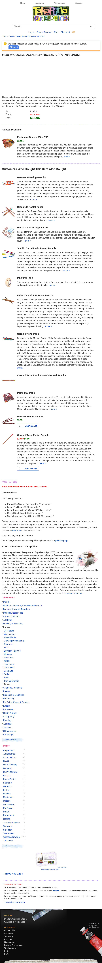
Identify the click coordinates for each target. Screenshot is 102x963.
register (56, 890)
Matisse (6, 801)
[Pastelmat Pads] (8, 398)
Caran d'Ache (9, 757)
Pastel (18, 36)
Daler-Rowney (10, 765)
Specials (7, 727)
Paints (6, 602)
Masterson (8, 797)
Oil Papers (9, 631)
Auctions (39, 3)
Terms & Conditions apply (14, 902)
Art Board (7, 620)
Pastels (6, 691)
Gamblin (7, 786)
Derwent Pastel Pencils (30, 416)
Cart (56, 32)
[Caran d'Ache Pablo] (8, 339)
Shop (22, 3)
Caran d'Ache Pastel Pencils (33, 435)
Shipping (8, 936)
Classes (78, 3)
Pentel (6, 812)
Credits (88, 961)
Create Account (44, 32)
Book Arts (8, 671)
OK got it (14, 47)
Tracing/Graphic (11, 681)
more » (67, 157)
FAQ (6, 954)
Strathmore (8, 833)
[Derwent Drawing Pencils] (8, 183)
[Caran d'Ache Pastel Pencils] (8, 441)
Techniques (59, 3)
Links (6, 951)
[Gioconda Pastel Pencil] (8, 212)
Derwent (7, 768)
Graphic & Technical (12, 688)
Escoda (6, 775)
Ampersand (8, 750)
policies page (61, 541)
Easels (6, 706)
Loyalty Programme (13, 945)
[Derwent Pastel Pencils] (8, 422)
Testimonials (10, 948)
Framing (7, 720)
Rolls (6, 677)
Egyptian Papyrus (12, 651)
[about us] (86, 568)
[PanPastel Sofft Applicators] (8, 233)
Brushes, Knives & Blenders (16, 609)
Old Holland (8, 804)
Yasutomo (8, 840)
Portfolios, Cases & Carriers (16, 702)
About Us (8, 933)
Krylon (6, 790)
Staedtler (7, 830)
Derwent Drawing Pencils (31, 177)
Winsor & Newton (11, 837)
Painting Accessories (13, 613)
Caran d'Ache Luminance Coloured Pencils (41, 375)
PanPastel (8, 808)
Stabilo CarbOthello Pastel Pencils (36, 248)
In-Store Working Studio (15, 919)
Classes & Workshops (14, 922)
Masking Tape (25, 277)
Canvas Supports (11, 616)
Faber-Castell (9, 779)
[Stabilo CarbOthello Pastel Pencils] (8, 254)
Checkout (65, 32)
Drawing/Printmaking (14, 641)
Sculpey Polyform (11, 822)
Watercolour (9, 634)
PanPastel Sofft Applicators (32, 227)
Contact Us (9, 930)
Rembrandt (8, 815)
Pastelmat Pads (26, 393)
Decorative (9, 667)
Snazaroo (7, 826)
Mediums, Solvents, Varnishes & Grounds (22, 605)
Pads (6, 674)
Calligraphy (8, 716)
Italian (7, 661)
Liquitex (7, 794)
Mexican (8, 654)
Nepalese (8, 657)
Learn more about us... (72, 593)
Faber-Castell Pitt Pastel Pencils (35, 295)
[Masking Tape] (8, 283)
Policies (8, 939)
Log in (31, 32)
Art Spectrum (9, 754)
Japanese (8, 644)
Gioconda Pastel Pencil (30, 207)
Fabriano (7, 783)
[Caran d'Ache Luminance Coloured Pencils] (8, 381)
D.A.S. (6, 761)
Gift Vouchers (9, 731)
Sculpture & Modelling (13, 695)
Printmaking (8, 699)
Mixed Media (10, 637)
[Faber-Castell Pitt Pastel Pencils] (8, 301)
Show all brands (11, 846)
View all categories (10, 739)
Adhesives (8, 709)
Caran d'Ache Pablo (28, 334)
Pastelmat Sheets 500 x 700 (33, 36)
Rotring (6, 819)
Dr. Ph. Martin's (10, 772)
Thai (6, 647)
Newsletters (9, 942)
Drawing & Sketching (13, 623)
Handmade (9, 664)
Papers (11, 36)
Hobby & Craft (9, 713)
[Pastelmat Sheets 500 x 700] (8, 143)
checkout (16, 530)
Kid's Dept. (8, 735)
